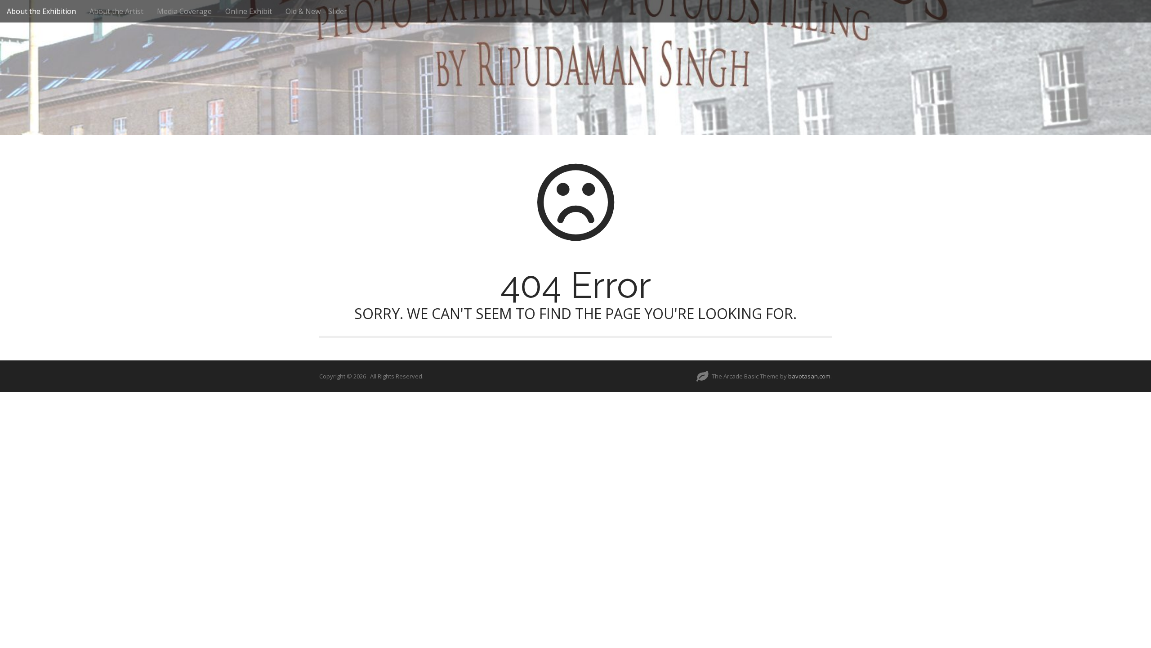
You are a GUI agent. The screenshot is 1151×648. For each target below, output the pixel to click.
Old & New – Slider (316, 11)
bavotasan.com (809, 376)
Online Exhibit (248, 11)
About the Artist (116, 11)
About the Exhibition (41, 11)
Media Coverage (184, 11)
